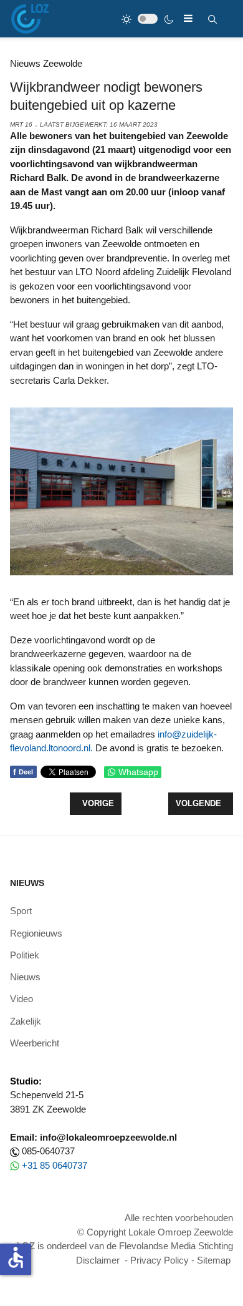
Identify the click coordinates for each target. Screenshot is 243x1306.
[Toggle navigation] (188, 18)
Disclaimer (98, 1260)
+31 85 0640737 (54, 1165)
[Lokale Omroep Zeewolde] (30, 18)
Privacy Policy (159, 1260)
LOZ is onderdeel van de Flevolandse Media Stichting (125, 1245)
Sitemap (214, 1260)
